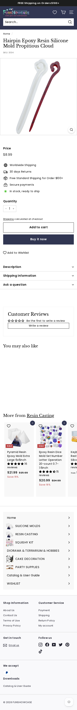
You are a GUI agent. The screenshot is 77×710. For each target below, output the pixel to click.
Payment (44, 610)
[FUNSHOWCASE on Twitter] (61, 645)
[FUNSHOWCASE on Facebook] (47, 645)
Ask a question (14, 285)
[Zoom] (71, 129)
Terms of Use (11, 620)
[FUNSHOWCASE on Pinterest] (67, 645)
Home (6, 33)
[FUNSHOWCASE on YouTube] (54, 645)
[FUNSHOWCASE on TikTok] (40, 651)
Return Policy (46, 620)
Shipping (8, 219)
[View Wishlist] (55, 12)
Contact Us (10, 615)
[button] (15, 464)
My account (45, 625)
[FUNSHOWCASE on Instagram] (40, 645)
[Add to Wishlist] (19, 356)
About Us (9, 610)
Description (12, 267)
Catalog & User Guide (17, 686)
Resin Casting (40, 415)
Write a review (38, 326)
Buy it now (38, 239)
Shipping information (19, 276)
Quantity (10, 201)
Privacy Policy (12, 625)
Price (7, 148)
